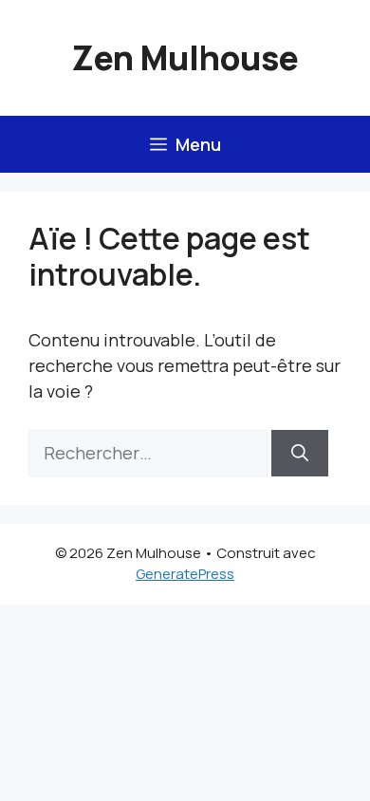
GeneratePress (185, 574)
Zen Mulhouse (185, 58)
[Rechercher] (299, 453)
